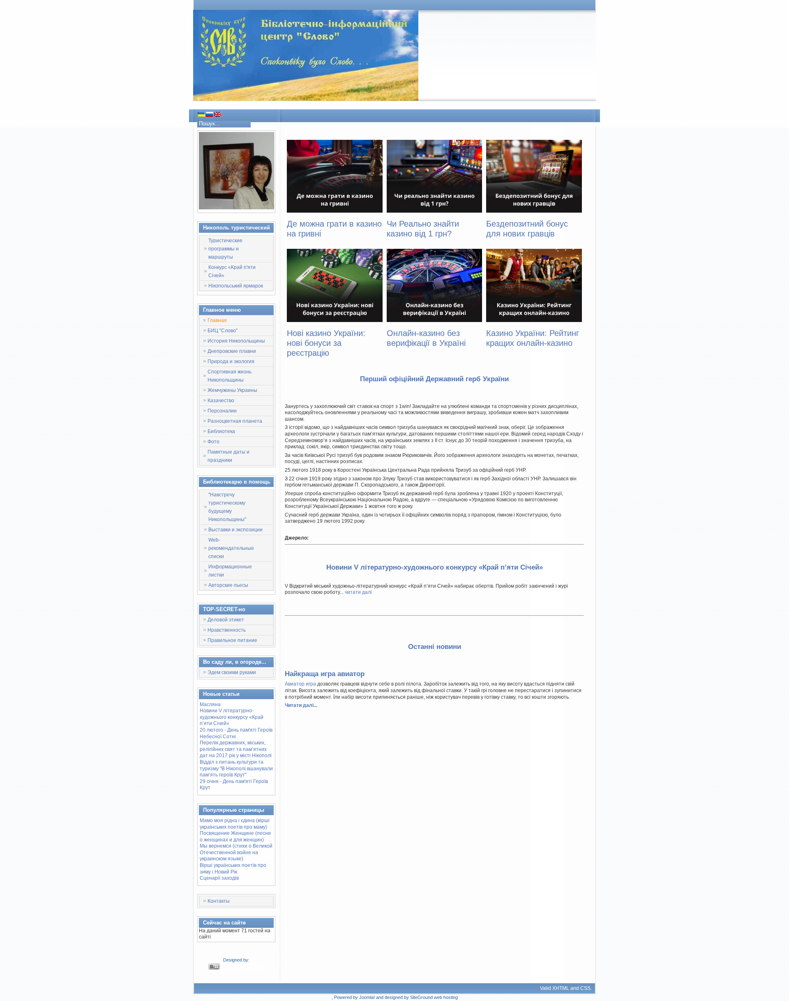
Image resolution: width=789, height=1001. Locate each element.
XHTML (560, 988)
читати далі (358, 592)
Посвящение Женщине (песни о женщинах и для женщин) (235, 836)
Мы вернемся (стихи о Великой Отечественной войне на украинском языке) (236, 852)
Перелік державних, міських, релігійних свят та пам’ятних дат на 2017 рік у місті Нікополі (236, 749)
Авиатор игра (300, 684)
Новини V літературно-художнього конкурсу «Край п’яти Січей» (231, 717)
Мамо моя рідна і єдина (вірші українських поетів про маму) (235, 824)
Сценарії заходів (219, 878)
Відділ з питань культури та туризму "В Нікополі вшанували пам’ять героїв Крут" (236, 768)
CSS (585, 988)
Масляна (210, 704)
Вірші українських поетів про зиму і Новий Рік (233, 868)
